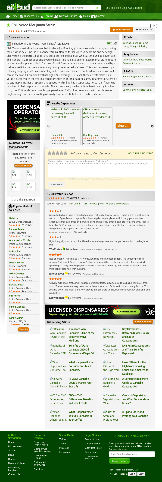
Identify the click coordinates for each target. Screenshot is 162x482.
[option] (65, 126)
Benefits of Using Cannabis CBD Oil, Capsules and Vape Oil (81, 349)
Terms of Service (111, 179)
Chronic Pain (129, 59)
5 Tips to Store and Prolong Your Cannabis (135, 413)
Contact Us (14, 474)
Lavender (44, 52)
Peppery (135, 76)
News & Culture (68, 16)
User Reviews (90, 203)
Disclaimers (91, 452)
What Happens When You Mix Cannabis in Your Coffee (81, 415)
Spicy (142, 76)
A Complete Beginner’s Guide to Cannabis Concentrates (135, 382)
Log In (109, 7)
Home (14, 16)
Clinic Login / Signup (40, 456)
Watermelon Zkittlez (20, 240)
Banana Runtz (16, 229)
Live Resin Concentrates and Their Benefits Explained (136, 349)
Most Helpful (106, 203)
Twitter (62, 439)
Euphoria (136, 43)
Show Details (122, 203)
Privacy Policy (95, 179)
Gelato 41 (14, 218)
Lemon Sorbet (16, 262)
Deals (86, 16)
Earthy (126, 89)
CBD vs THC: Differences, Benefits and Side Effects (81, 399)
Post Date (61, 203)
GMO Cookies (16, 273)
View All (23, 329)
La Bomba (14, 251)
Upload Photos (23, 165)
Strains (49, 16)
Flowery (134, 89)
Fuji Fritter (14, 295)
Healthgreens (90, 135)
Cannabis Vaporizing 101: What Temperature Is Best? (135, 399)
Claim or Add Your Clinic (40, 463)
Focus (145, 43)
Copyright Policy (93, 448)
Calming (127, 43)
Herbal (126, 76)
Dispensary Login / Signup (41, 443)
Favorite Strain (145, 29)
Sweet (149, 76)
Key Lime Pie (29, 52)
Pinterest (64, 448)
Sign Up (120, 7)
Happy (126, 46)
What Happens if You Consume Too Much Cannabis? (81, 366)
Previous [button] (48, 126)
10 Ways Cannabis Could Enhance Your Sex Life (80, 382)
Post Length (75, 203)
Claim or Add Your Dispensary (42, 450)
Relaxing (143, 46)
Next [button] (152, 126)
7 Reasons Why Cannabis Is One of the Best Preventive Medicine (82, 334)
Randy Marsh (16, 317)
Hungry (134, 46)
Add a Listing (135, 7)
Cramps (140, 59)
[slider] (16, 31)
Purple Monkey (17, 306)
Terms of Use (92, 439)
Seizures (135, 63)
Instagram (64, 452)
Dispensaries (31, 16)
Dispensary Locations (14, 468)
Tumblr (62, 443)
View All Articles (143, 321)
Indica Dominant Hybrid (25, 43)
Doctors (100, 16)
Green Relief (58, 135)
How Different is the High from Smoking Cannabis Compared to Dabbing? (135, 368)
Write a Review (122, 29)
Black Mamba (16, 284)
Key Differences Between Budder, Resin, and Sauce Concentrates (135, 334)
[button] (80, 232)
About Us (39, 469)
